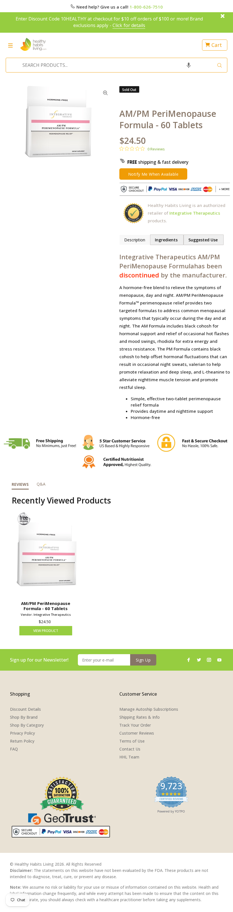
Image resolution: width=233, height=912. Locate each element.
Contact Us (129, 749)
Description (134, 239)
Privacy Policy (22, 733)
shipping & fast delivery (157, 162)
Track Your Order (135, 725)
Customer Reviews (136, 733)
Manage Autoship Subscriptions (148, 709)
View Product (45, 630)
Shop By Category (27, 725)
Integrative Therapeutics (194, 213)
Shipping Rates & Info (139, 717)
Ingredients (167, 239)
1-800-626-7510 (146, 7)
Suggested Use (203, 239)
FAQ (14, 749)
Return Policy (22, 741)
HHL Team (129, 757)
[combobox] (114, 65)
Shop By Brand (24, 717)
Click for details (129, 25)
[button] (189, 65)
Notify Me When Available (153, 174)
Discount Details (25, 709)
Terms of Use (132, 741)
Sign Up (143, 660)
